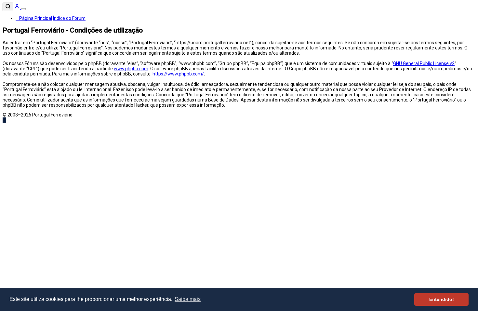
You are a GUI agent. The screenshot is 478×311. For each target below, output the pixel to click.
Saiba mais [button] (188, 299)
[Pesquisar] (8, 7)
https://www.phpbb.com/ (178, 73)
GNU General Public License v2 (424, 63)
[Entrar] (17, 7)
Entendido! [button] (441, 299)
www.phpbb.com (131, 68)
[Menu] (23, 9)
